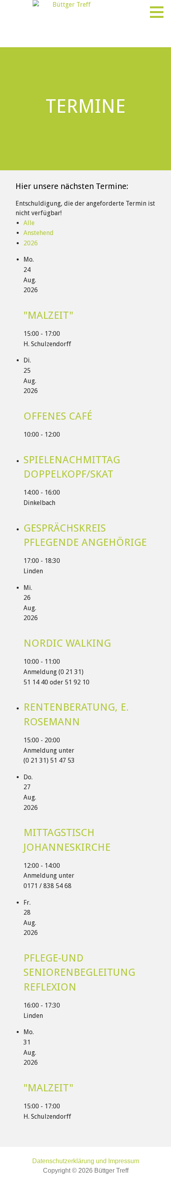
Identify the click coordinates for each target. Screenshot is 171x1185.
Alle (29, 223)
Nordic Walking (67, 643)
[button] (159, 12)
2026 (30, 243)
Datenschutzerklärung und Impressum (85, 1161)
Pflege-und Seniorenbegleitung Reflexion (79, 972)
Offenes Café (57, 416)
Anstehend (38, 233)
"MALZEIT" (48, 315)
